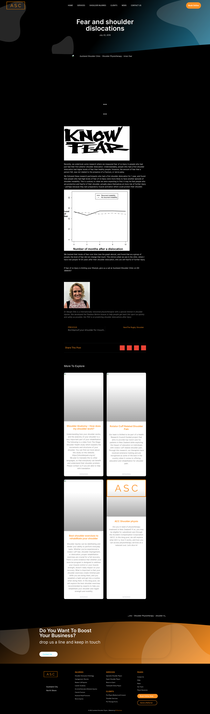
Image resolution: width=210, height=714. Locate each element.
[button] (122, 347)
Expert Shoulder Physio (113, 679)
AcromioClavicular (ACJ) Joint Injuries (86, 689)
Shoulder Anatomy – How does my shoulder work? (84, 427)
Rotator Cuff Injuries (81, 682)
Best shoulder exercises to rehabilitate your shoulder (83, 537)
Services (81, 5)
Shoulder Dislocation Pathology (84, 676)
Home (70, 5)
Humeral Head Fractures (82, 695)
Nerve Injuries (79, 699)
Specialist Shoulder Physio (114, 676)
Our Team (140, 687)
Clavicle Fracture (80, 692)
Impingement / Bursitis (82, 679)
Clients (113, 5)
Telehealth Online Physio (113, 686)
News (124, 5)
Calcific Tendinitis (80, 686)
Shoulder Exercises (112, 698)
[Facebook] (46, 681)
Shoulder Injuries (97, 5)
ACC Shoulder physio (126, 521)
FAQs (138, 680)
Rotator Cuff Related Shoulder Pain (126, 427)
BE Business (118, 710)
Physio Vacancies (142, 690)
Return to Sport (110, 682)
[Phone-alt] (50, 681)
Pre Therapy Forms (112, 702)
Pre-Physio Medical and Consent (116, 695)
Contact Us (136, 5)
